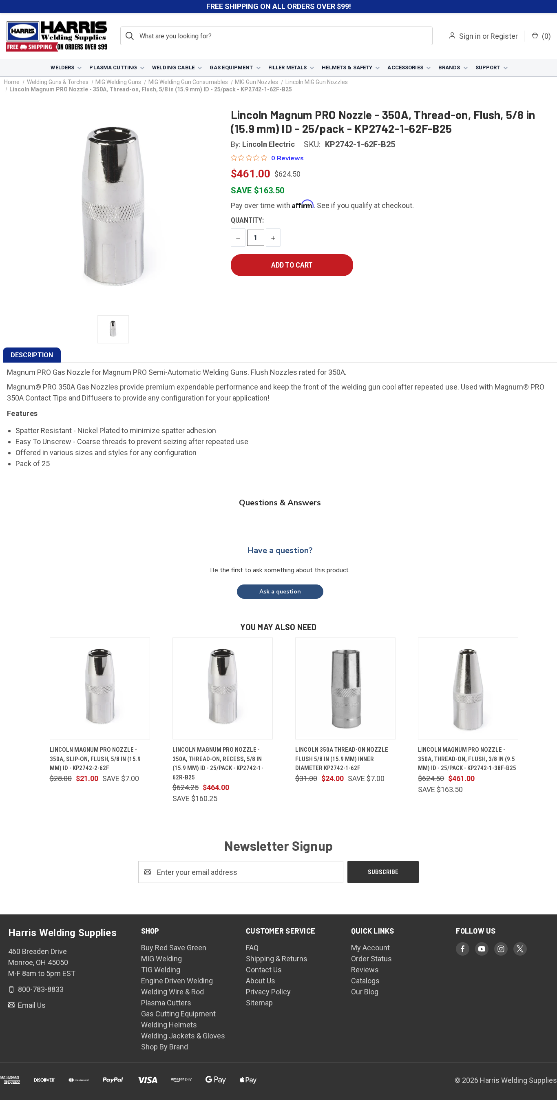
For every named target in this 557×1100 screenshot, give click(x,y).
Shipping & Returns (276, 958)
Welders (62, 67)
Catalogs (365, 980)
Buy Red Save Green (173, 947)
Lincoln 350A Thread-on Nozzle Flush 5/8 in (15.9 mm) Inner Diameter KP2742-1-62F (341, 759)
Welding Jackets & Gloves (183, 1035)
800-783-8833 (40, 989)
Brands (449, 67)
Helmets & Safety (347, 67)
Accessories (405, 67)
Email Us (31, 1005)
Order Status (371, 958)
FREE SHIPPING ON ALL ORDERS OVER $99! (278, 6)
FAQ (252, 947)
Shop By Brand (164, 1046)
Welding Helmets (169, 1024)
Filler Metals (287, 67)
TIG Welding (160, 969)
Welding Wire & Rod (172, 991)
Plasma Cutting (113, 67)
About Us (260, 980)
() (545, 36)
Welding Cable (173, 67)
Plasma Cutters (166, 1002)
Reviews (365, 969)
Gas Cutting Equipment (178, 1013)
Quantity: (247, 220)
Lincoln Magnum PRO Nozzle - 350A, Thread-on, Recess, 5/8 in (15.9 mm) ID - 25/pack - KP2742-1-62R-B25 (217, 763)
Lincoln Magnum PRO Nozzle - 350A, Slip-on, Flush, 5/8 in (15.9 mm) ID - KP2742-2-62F (95, 759)
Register (504, 36)
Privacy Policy (268, 991)
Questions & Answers (280, 502)
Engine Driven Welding (177, 980)
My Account (370, 947)
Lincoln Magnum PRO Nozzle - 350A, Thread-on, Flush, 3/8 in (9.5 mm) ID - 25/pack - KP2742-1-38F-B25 (467, 759)
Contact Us (264, 969)
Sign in (470, 36)
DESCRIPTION (32, 355)
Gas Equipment (231, 67)
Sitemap (259, 1002)
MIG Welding (161, 958)
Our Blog (364, 991)
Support (487, 67)
